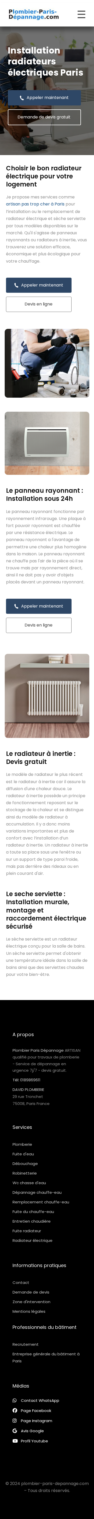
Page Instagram (36, 1420)
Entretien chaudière (32, 1221)
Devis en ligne (38, 304)
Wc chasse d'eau (29, 1182)
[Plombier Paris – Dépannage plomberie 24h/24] (34, 14)
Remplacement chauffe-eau (41, 1202)
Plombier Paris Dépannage (38, 1050)
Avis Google (32, 1431)
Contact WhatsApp (40, 1400)
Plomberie (22, 1144)
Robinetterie (25, 1173)
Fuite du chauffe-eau (33, 1211)
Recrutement (26, 1344)
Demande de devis (31, 1292)
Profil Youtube (34, 1441)
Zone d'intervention (31, 1301)
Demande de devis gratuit (43, 117)
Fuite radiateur (27, 1231)
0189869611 (30, 1080)
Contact (21, 1282)
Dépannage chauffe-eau (37, 1192)
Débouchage (25, 1163)
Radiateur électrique (32, 1240)
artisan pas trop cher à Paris (35, 204)
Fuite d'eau (23, 1154)
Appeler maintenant (48, 98)
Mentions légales (29, 1311)
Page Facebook (36, 1410)
